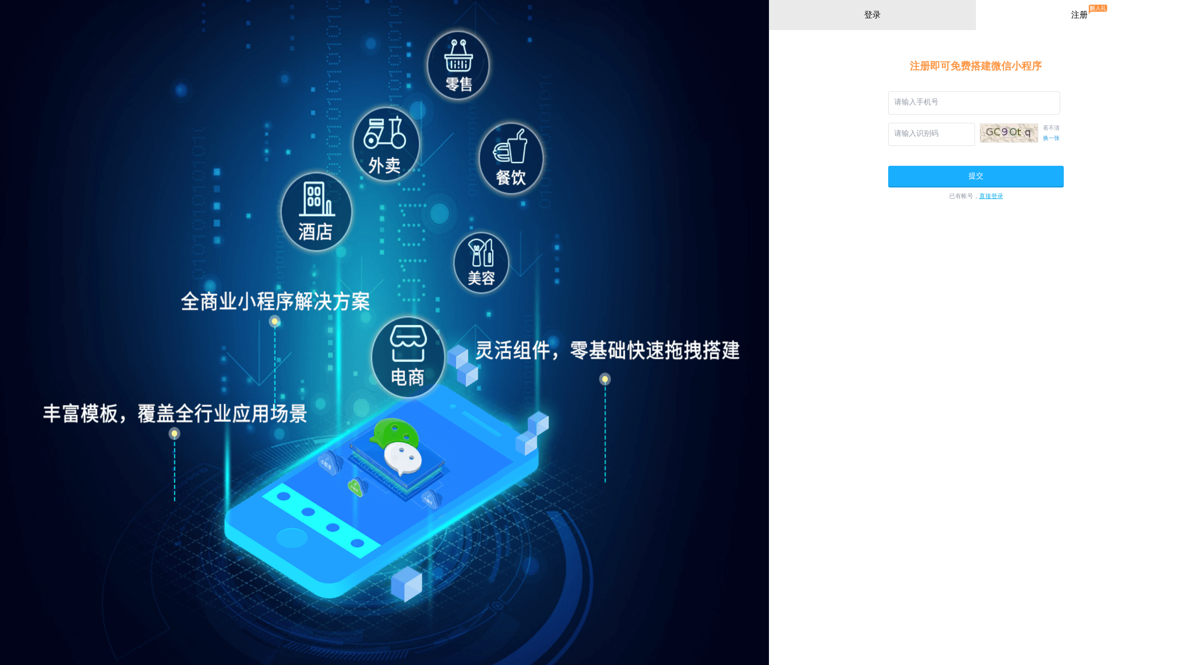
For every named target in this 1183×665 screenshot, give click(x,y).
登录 (872, 14)
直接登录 (991, 196)
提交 (976, 176)
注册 (1079, 14)
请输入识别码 (916, 133)
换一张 (1051, 138)
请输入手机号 (916, 102)
